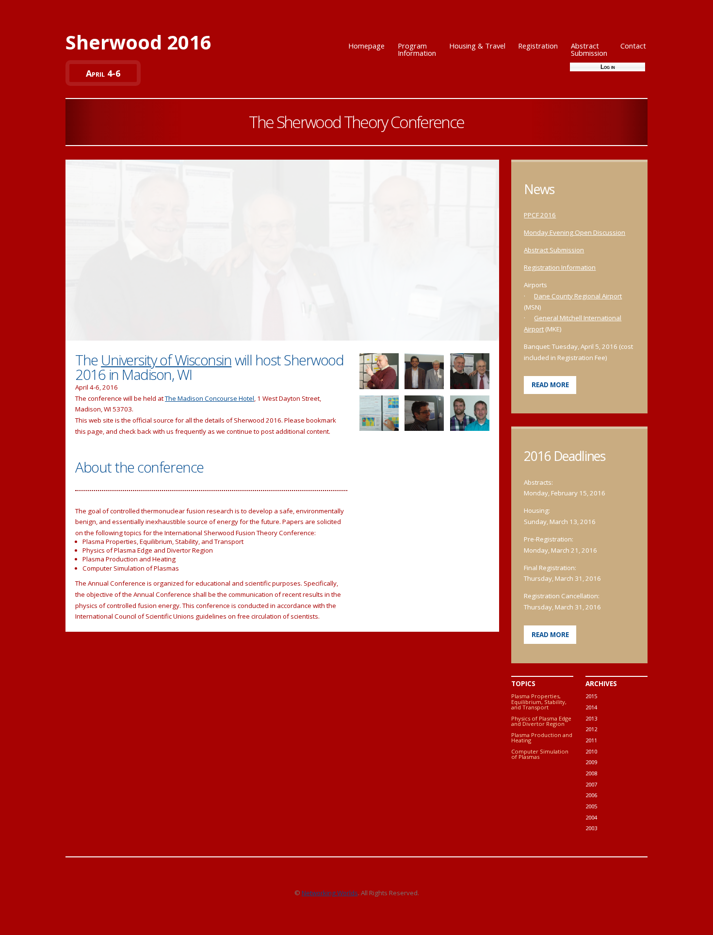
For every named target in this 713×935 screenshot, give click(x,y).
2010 (591, 751)
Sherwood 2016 (138, 42)
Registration (538, 45)
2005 (591, 806)
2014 (591, 707)
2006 (591, 795)
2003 (591, 828)
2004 (591, 817)
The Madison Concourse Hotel (209, 398)
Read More (550, 384)
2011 (591, 740)
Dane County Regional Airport (578, 296)
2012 (591, 729)
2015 (591, 696)
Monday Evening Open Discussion (574, 232)
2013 (591, 718)
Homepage (366, 45)
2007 (591, 784)
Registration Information (560, 267)
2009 (591, 762)
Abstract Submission (589, 49)
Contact (633, 45)
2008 (591, 773)
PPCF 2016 (540, 215)
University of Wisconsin (166, 360)
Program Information (417, 49)
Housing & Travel (477, 45)
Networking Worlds (330, 892)
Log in (607, 67)
